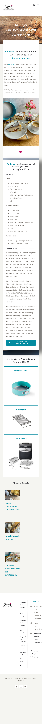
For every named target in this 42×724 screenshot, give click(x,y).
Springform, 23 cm (21, 370)
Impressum (22, 678)
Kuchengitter (21, 409)
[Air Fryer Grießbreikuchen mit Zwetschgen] (12, 557)
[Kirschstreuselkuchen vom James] (12, 527)
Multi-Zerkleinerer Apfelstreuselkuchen (13, 490)
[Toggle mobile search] (34, 5)
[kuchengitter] (21, 414)
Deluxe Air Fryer (21, 438)
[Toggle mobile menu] (38, 5)
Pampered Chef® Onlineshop (34, 654)
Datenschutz (21, 681)
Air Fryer (9, 51)
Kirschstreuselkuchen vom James (13, 524)
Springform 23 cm (21, 58)
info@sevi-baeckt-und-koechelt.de (36, 638)
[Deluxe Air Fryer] (21, 442)
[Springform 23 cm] (21, 374)
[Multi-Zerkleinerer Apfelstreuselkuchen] (12, 495)
